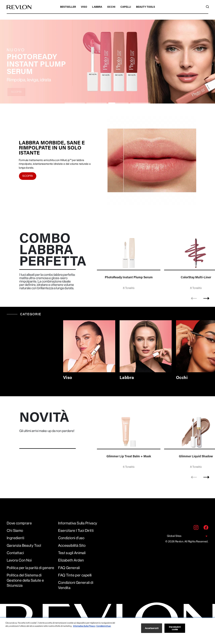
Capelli (125, 7)
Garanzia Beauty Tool (24, 545)
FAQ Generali (69, 568)
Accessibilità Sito (72, 545)
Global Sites (174, 536)
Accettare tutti (151, 628)
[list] (155, 262)
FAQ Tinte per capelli (75, 575)
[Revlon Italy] (19, 7)
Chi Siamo (15, 530)
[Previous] (194, 298)
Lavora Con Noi (19, 560)
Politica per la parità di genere (30, 568)
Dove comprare (19, 523)
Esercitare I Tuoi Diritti (76, 530)
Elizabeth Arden (71, 560)
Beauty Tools (145, 7)
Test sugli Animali (72, 553)
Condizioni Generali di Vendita (75, 585)
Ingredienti (15, 538)
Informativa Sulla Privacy (77, 523)
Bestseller (68, 7)
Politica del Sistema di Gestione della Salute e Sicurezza (25, 580)
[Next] (206, 298)
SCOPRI (16, 91)
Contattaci (15, 553)
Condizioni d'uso (71, 538)
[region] (107, 628)
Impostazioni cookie (175, 628)
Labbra (97, 7)
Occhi (111, 7)
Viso (84, 7)
